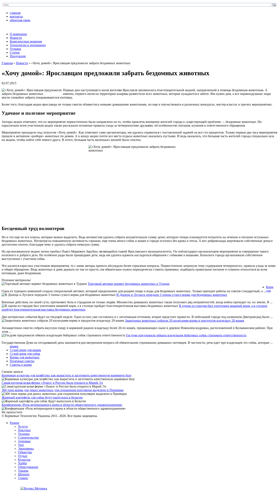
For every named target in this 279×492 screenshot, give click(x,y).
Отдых (22, 456)
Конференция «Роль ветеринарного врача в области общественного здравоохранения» (62, 405)
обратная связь (20, 20)
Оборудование (28, 467)
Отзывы (15, 49)
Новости (16, 37)
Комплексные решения (26, 41)
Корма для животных (24, 357)
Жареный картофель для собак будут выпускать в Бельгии (42, 397)
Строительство (28, 437)
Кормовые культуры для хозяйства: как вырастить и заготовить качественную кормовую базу (67, 375)
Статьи (15, 52)
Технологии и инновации (28, 45)
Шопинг (24, 474)
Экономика (26, 448)
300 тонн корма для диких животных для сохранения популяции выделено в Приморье (63, 390)
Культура (24, 459)
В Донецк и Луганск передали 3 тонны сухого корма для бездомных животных (171, 295)
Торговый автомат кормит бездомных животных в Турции (129, 283)
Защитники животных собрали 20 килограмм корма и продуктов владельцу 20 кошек (184, 320)
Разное (14, 423)
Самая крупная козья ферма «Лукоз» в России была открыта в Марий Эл (52, 382)
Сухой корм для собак (25, 353)
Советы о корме (21, 364)
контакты (16, 16)
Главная (7, 63)
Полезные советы (22, 361)
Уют (21, 445)
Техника (24, 434)
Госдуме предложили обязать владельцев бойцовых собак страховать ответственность (186, 335)
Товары (23, 470)
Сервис (23, 478)
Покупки (24, 430)
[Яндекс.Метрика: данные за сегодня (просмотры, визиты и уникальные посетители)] (33, 488)
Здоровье (24, 441)
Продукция (18, 56)
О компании (18, 34)
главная (15, 13)
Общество (25, 452)
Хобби (22, 463)
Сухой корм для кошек (25, 350)
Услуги (23, 426)
